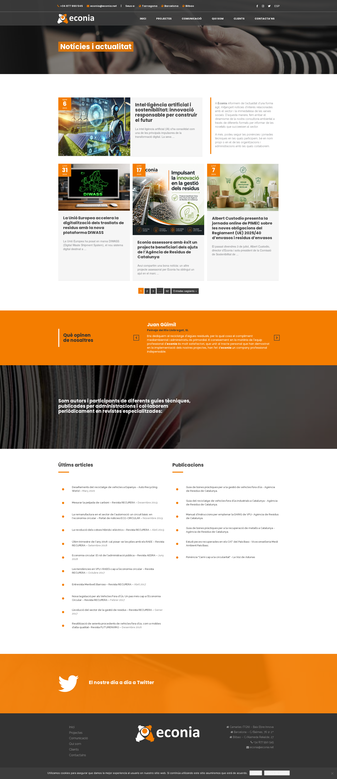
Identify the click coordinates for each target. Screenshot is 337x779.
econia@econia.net (103, 6)
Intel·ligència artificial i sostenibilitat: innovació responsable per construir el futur (166, 112)
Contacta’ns (265, 18)
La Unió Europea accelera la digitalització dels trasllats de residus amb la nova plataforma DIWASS (93, 225)
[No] (332, 773)
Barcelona (171, 6)
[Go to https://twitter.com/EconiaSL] (69, 683)
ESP (277, 6)
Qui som (217, 18)
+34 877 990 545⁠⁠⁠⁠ (71, 6)
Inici (143, 18)
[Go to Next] (277, 338)
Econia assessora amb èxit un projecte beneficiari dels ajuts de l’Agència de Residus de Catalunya (167, 250)
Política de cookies (277, 773)
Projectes (164, 18)
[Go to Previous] (136, 338)
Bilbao (189, 6)
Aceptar (256, 773)
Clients (239, 18)
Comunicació (192, 18)
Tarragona (149, 6)
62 (167, 291)
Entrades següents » (185, 291)
